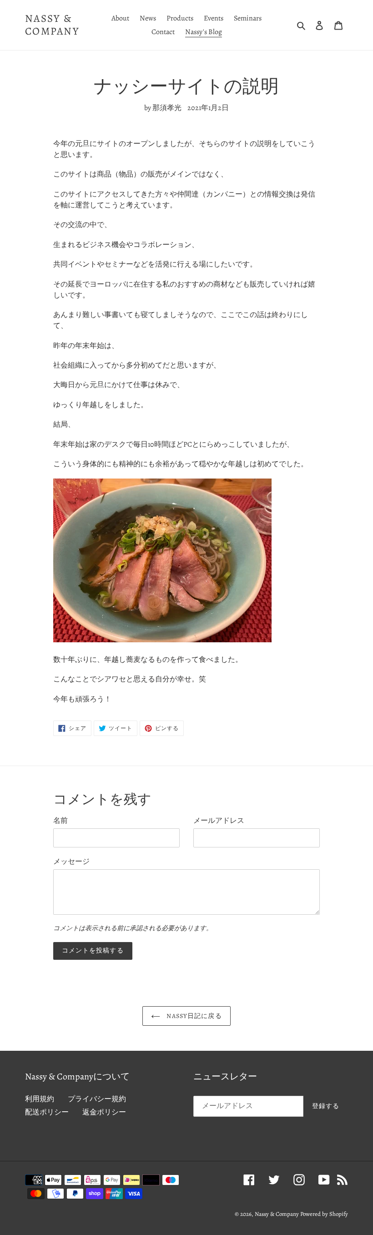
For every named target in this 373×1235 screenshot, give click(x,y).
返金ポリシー (104, 1112)
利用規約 (39, 1099)
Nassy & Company (52, 24)
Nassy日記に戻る (193, 1016)
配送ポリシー (47, 1112)
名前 (60, 821)
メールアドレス (218, 821)
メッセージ (71, 862)
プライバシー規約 (97, 1099)
